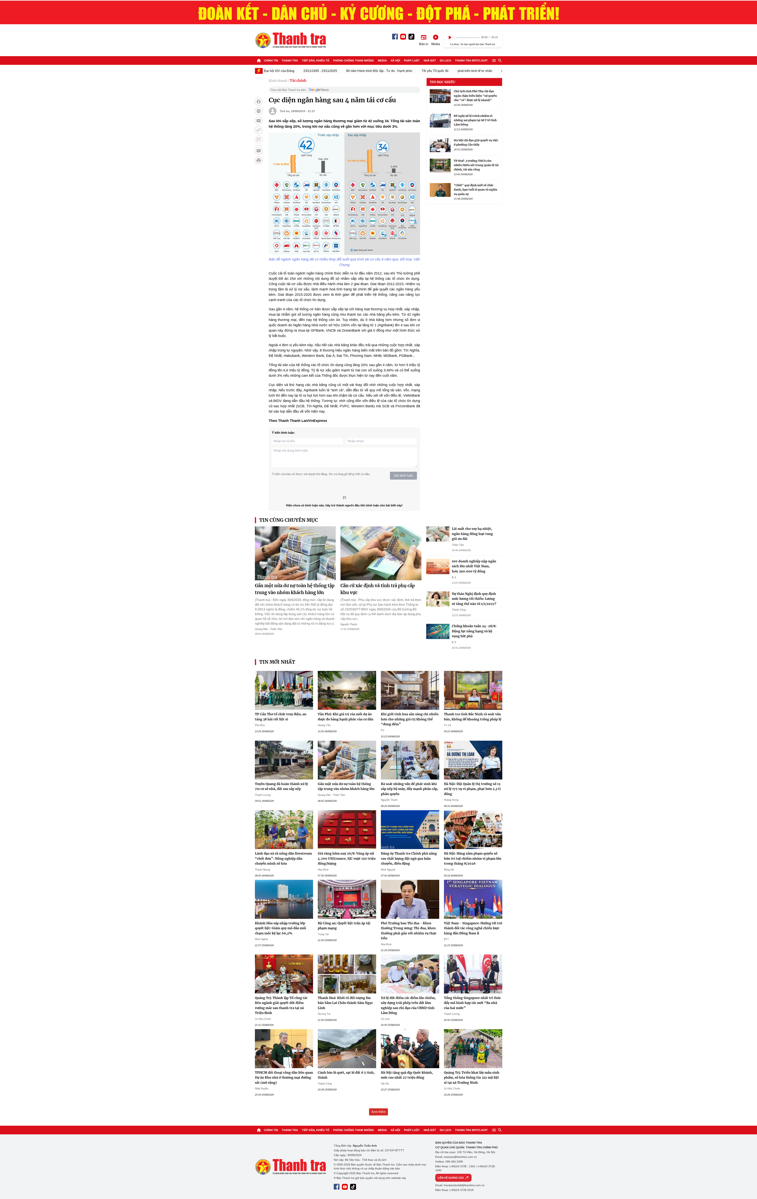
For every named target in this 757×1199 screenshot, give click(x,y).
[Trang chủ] (259, 60)
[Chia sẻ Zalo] (259, 111)
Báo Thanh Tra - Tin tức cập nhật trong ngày (290, 40)
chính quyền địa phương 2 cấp (488, 71)
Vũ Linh (385, 1019)
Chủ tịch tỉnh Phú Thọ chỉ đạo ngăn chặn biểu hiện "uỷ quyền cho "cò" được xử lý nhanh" (475, 95)
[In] (259, 160)
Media (382, 60)
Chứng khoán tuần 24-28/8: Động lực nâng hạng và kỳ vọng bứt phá (474, 631)
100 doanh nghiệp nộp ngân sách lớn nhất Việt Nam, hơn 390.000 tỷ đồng (474, 566)
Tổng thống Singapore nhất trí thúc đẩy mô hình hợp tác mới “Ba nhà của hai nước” (472, 1003)
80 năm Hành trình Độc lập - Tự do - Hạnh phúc (345, 71)
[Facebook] (395, 36)
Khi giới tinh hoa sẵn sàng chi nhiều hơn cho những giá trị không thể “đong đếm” (409, 719)
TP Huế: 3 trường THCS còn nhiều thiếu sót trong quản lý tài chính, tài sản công (476, 165)
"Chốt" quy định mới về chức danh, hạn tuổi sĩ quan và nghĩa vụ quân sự (475, 189)
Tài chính (298, 80)
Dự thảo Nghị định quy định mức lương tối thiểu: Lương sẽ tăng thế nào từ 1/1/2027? (474, 599)
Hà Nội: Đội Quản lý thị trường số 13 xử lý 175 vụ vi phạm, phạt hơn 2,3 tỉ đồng (472, 789)
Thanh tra (290, 60)
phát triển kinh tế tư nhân (440, 71)
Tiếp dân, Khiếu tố (315, 60)
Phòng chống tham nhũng (353, 60)
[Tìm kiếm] (500, 60)
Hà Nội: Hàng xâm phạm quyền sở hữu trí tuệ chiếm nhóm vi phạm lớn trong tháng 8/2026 (472, 858)
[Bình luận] (259, 151)
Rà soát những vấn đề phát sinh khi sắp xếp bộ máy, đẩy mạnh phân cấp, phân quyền (409, 789)
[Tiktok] (411, 37)
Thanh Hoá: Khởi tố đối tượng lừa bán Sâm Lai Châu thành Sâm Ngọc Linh (345, 1003)
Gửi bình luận (403, 475)
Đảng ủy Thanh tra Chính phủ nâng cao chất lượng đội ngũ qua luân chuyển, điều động (409, 858)
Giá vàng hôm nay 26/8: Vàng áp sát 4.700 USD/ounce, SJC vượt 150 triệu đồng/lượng (347, 858)
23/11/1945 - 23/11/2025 (286, 71)
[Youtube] (403, 37)
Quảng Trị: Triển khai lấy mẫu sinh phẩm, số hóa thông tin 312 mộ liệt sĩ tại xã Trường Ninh (471, 1078)
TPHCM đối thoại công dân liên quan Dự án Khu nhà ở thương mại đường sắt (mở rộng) (284, 1078)
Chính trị (271, 60)
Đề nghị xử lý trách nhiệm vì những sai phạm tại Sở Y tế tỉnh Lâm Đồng (475, 120)
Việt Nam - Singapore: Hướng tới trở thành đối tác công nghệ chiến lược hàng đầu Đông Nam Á (473, 928)
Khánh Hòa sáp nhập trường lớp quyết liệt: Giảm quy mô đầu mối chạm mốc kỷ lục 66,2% (280, 928)
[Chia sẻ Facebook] (259, 102)
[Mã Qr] (259, 139)
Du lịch (445, 60)
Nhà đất (430, 60)
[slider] (467, 37)
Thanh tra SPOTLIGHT (471, 60)
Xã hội (395, 60)
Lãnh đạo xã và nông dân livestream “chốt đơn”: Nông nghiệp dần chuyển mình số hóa (283, 858)
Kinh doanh (278, 81)
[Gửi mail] (259, 121)
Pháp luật (412, 60)
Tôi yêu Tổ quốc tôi (400, 71)
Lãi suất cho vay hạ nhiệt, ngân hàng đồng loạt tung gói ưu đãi (472, 534)
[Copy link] (259, 130)
